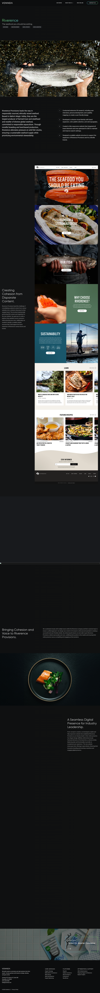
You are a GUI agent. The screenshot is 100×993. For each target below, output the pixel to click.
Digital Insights (81, 974)
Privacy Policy (15, 989)
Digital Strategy (26, 27)
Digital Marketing (37, 27)
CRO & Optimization (82, 971)
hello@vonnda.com (6, 982)
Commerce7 (66, 976)
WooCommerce (67, 974)
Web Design (5, 27)
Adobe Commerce (67, 972)
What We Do (68, 2)
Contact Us (92, 2)
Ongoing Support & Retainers (85, 972)
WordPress (65, 978)
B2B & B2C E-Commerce (51, 972)
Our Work (59, 2)
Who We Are (80, 2)
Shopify (65, 971)
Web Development (15, 27)
